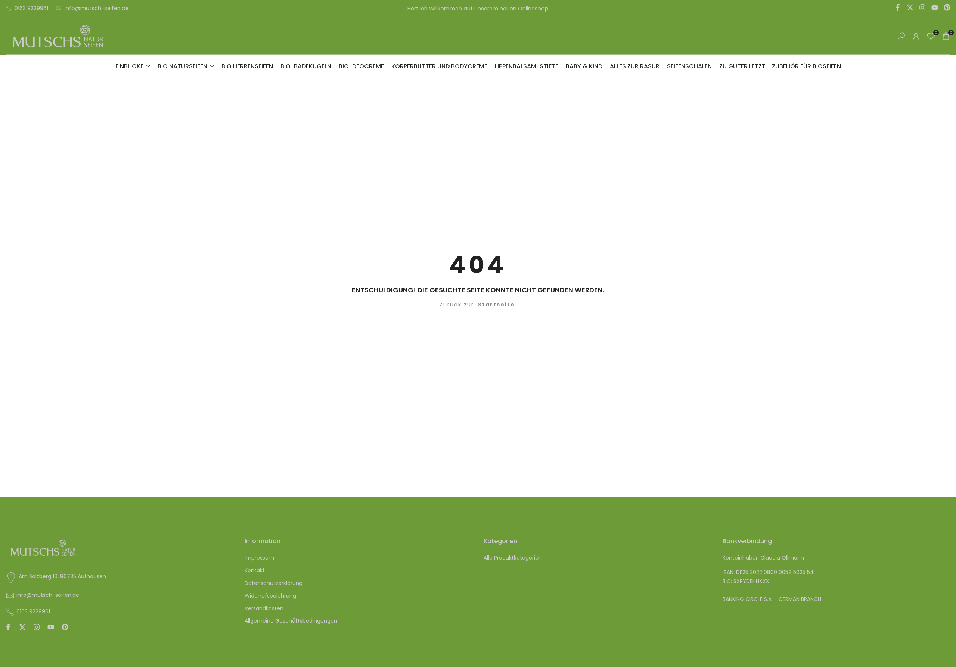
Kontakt (255, 570)
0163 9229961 (31, 8)
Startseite (496, 304)
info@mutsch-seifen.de (97, 8)
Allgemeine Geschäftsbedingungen (291, 620)
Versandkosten (264, 608)
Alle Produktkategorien (513, 557)
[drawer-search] (901, 36)
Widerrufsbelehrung (270, 595)
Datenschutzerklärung (273, 583)
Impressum (259, 557)
